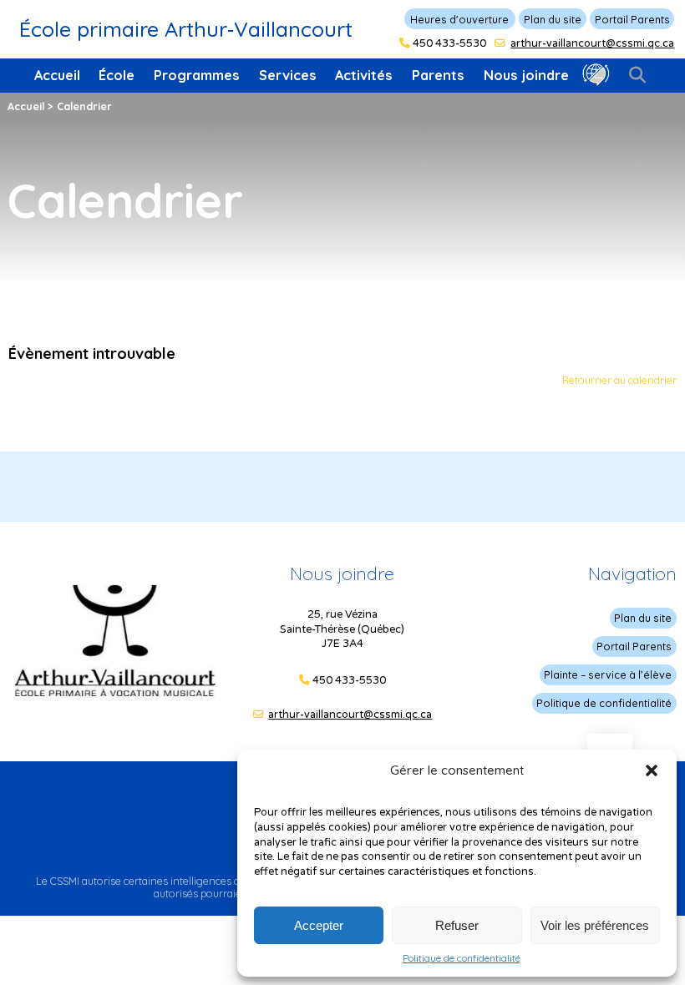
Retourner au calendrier (619, 379)
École (116, 75)
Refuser (457, 925)
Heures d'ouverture (459, 19)
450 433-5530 (449, 43)
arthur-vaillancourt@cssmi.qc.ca (592, 43)
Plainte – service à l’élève (608, 674)
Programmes (197, 75)
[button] (651, 770)
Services (288, 75)
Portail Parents (632, 19)
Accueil (57, 75)
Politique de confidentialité (461, 958)
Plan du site (552, 19)
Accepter (318, 925)
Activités (364, 75)
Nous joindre (526, 75)
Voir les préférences (594, 925)
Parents (438, 75)
